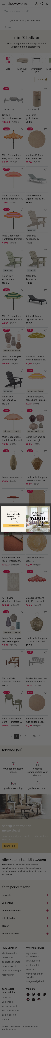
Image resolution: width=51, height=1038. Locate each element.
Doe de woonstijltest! (13, 526)
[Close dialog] (48, 508)
